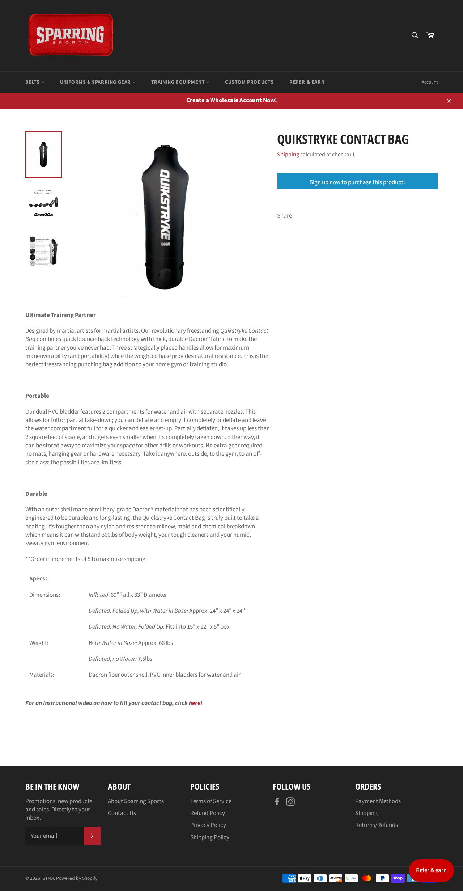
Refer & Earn (306, 82)
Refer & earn (431, 870)
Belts (33, 82)
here (194, 703)
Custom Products (249, 82)
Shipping (288, 155)
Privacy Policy (208, 825)
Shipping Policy (209, 837)
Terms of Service (211, 801)
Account (430, 82)
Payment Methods (378, 801)
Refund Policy (207, 813)
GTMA (48, 878)
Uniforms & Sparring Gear (96, 82)
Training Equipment (178, 82)
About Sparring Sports (136, 801)
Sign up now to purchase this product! (357, 182)
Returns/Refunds (376, 825)
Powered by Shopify (76, 878)
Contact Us (122, 813)
